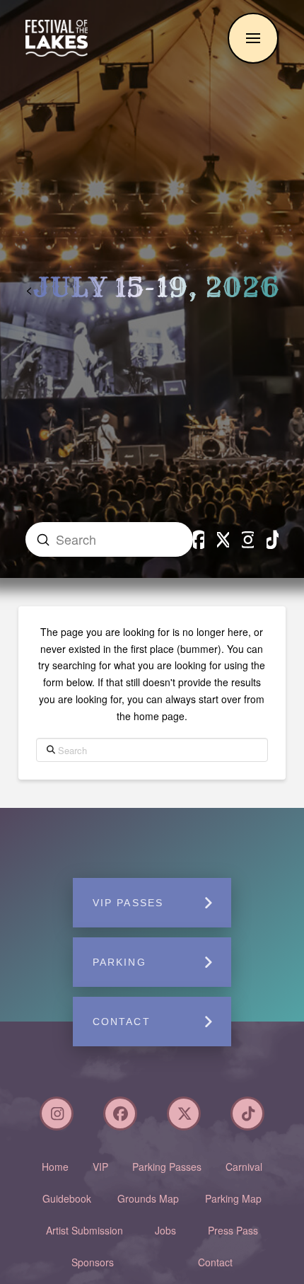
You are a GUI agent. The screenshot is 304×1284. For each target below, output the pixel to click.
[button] (253, 38)
